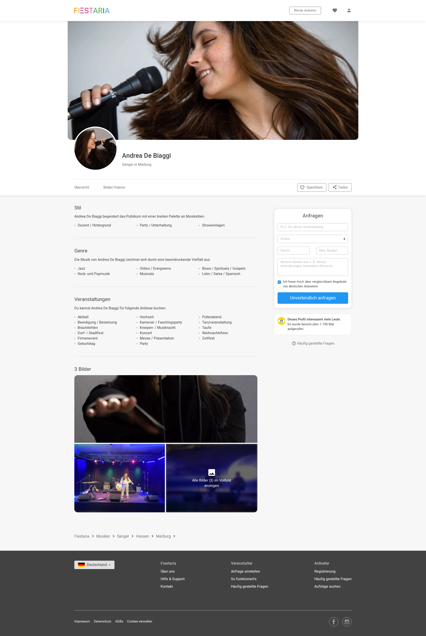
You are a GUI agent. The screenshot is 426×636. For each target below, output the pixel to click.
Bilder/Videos (114, 187)
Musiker (103, 536)
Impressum (82, 621)
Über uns (168, 571)
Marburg (164, 536)
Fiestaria (82, 536)
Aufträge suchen (327, 586)
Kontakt (167, 586)
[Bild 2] (119, 478)
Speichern (315, 187)
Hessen (143, 536)
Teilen (342, 187)
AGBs (119, 621)
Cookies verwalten (139, 621)
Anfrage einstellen (245, 571)
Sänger (123, 536)
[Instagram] (347, 621)
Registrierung (324, 571)
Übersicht (81, 187)
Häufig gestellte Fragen (315, 343)
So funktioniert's (243, 579)
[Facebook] (333, 621)
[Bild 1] (165, 409)
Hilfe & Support (173, 579)
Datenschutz (102, 621)
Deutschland (97, 565)
